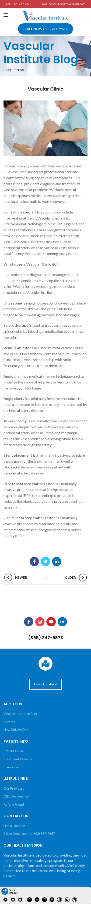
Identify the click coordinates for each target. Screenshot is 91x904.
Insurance (11, 767)
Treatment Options (18, 759)
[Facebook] (34, 561)
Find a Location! (45, 684)
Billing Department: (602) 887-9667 (29, 833)
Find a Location (14, 826)
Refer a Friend (14, 804)
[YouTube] (51, 621)
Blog (20, 70)
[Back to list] (45, 577)
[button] (9, 891)
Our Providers (14, 788)
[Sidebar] (6, 277)
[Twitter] (45, 561)
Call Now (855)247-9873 (45, 29)
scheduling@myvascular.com (67, 4)
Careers (9, 722)
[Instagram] (40, 621)
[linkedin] (56, 561)
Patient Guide (14, 751)
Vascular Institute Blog (20, 714)
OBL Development (17, 796)
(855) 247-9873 (21, 4)
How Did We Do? (16, 729)
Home (8, 70)
